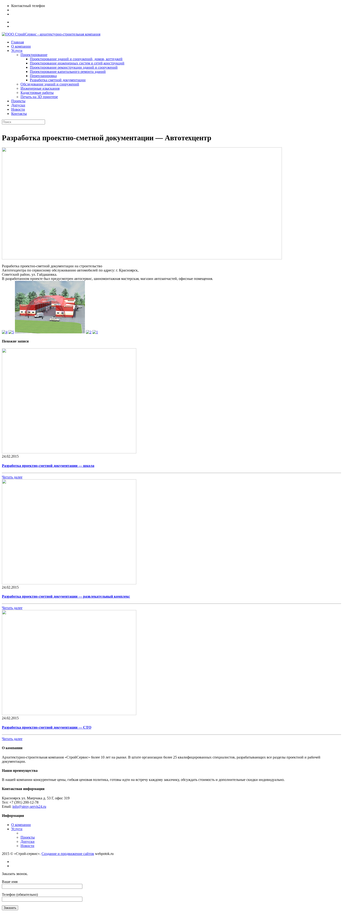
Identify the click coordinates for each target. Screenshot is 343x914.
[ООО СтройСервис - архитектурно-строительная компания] (51, 34)
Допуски (28, 841)
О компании (21, 825)
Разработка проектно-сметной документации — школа (48, 466)
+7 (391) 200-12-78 (25, 10)
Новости (27, 846)
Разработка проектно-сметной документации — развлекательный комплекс (66, 596)
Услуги (16, 829)
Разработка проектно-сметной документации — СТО (46, 727)
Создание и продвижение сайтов (68, 854)
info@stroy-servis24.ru (28, 14)
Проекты (28, 837)
